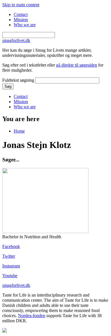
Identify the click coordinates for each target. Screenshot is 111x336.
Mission (21, 19)
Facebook (11, 246)
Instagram (11, 265)
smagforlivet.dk (16, 285)
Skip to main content (20, 4)
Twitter (8, 256)
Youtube (9, 275)
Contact (21, 14)
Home (19, 131)
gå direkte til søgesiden (76, 65)
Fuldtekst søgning (18, 80)
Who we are (25, 24)
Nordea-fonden (31, 315)
